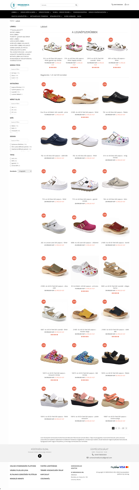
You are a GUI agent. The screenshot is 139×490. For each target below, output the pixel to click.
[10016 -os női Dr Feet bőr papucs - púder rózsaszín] (85, 400)
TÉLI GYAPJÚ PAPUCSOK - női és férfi (21, 52)
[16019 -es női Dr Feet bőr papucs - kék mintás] (85, 357)
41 (12, 110)
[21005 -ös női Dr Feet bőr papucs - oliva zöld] (54, 270)
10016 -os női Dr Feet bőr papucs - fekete (115, 373)
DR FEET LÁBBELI (15, 32)
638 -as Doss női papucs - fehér (117, 59)
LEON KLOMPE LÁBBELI (17, 41)
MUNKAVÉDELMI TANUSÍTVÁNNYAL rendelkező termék (21, 60)
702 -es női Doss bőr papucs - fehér (85, 156)
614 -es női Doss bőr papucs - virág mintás (115, 157)
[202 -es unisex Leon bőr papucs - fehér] (54, 226)
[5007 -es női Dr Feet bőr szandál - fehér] (54, 313)
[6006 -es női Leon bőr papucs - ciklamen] (85, 226)
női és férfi (15, 165)
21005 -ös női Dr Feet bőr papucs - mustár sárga (84, 330)
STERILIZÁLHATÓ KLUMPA (18, 50)
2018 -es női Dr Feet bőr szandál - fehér (95, 59)
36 (12, 107)
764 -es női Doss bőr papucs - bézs (115, 199)
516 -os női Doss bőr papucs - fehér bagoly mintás (74, 59)
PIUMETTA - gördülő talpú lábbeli (20, 37)
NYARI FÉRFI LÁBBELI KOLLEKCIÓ (20, 45)
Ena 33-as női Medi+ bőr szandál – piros (54, 112)
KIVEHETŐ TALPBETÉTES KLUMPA (20, 54)
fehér (13, 126)
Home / (12, 21)
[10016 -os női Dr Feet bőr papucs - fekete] (115, 357)
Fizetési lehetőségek (48, 466)
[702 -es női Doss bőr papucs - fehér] (85, 139)
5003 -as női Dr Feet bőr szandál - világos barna (115, 287)
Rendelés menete (17, 479)
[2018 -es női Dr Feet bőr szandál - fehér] (95, 46)
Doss (13, 75)
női (13, 158)
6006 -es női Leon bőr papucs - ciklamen (85, 243)
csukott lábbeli (16, 94)
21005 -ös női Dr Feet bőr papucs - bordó (115, 243)
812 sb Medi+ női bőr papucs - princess (84, 286)
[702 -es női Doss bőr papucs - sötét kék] (54, 139)
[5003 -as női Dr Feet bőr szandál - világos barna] (115, 270)
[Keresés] (76, 5)
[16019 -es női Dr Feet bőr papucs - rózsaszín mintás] (54, 357)
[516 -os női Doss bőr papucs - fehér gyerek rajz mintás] (52, 46)
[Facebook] (40, 456)
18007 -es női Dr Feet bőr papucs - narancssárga (115, 417)
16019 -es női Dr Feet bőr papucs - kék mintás (85, 374)
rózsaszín (14, 131)
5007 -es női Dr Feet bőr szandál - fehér (54, 330)
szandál (14, 92)
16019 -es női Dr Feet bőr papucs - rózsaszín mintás (54, 374)
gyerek (14, 163)
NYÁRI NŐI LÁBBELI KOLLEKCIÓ (19, 43)
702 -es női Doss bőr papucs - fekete (115, 112)
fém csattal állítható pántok (20, 147)
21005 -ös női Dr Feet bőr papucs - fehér (85, 112)
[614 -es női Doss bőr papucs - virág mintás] (115, 139)
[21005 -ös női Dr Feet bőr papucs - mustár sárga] (85, 313)
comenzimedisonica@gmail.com (100, 458)
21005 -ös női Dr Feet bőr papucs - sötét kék (115, 330)
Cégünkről (45, 479)
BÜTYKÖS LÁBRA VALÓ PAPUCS (19, 56)
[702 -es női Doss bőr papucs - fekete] (115, 96)
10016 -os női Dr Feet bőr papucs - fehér (54, 416)
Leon (13, 78)
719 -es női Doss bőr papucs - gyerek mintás (84, 200)
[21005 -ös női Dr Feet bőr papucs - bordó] (115, 226)
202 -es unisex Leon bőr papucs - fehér (54, 243)
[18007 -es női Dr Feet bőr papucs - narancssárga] (115, 400)
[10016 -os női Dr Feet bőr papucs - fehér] (54, 400)
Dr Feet (14, 73)
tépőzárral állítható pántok (20, 149)
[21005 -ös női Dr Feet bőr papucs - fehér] (85, 96)
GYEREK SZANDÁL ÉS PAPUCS (19, 48)
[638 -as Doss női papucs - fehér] (116, 46)
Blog (79, 16)
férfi (13, 161)
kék (13, 128)
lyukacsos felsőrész (17, 144)
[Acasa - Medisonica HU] (20, 5)
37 (12, 112)
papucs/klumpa (16, 87)
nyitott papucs (16, 89)
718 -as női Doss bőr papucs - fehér (54, 199)
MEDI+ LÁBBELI (14, 39)
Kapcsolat (44, 474)
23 (123, 428)
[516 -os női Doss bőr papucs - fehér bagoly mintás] (74, 46)
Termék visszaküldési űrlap (51, 470)
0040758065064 (100, 455)
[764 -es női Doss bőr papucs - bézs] (115, 183)
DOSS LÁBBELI (14, 34)
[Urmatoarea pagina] (126, 428)
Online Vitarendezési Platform (23, 466)
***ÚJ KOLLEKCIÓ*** (16, 30)
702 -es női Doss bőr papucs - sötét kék (54, 156)
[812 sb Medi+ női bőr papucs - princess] (85, 270)
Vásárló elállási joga (19, 470)
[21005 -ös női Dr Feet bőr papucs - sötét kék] (115, 313)
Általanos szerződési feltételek (23, 474)
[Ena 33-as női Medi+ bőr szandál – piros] (54, 96)
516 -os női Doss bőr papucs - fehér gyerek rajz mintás (52, 59)
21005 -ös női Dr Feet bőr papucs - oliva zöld (54, 287)
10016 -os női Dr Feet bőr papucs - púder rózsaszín (85, 417)
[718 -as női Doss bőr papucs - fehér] (54, 183)
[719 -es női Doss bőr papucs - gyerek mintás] (85, 183)
